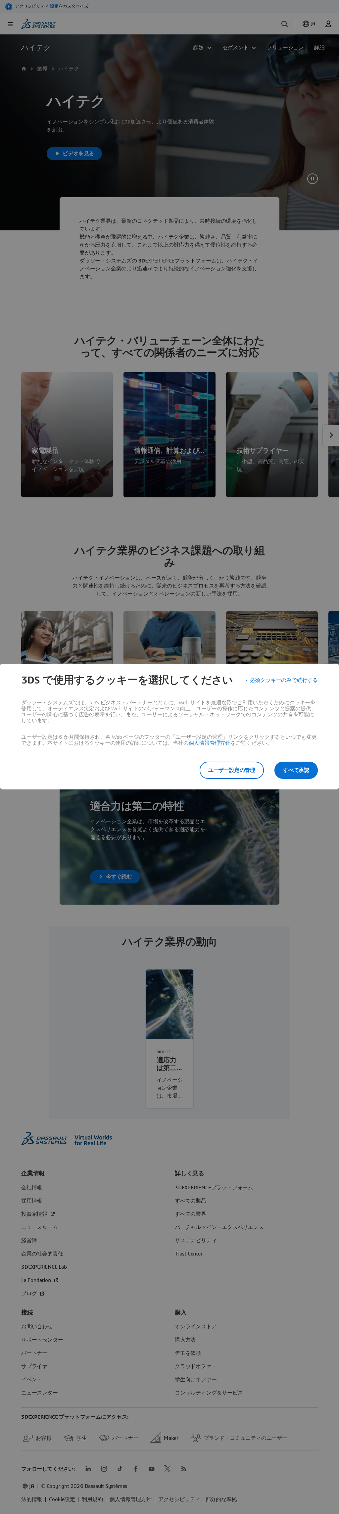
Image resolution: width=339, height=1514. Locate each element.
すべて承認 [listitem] (296, 770)
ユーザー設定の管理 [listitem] (231, 770)
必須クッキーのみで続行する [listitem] (284, 680)
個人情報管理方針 (209, 743)
